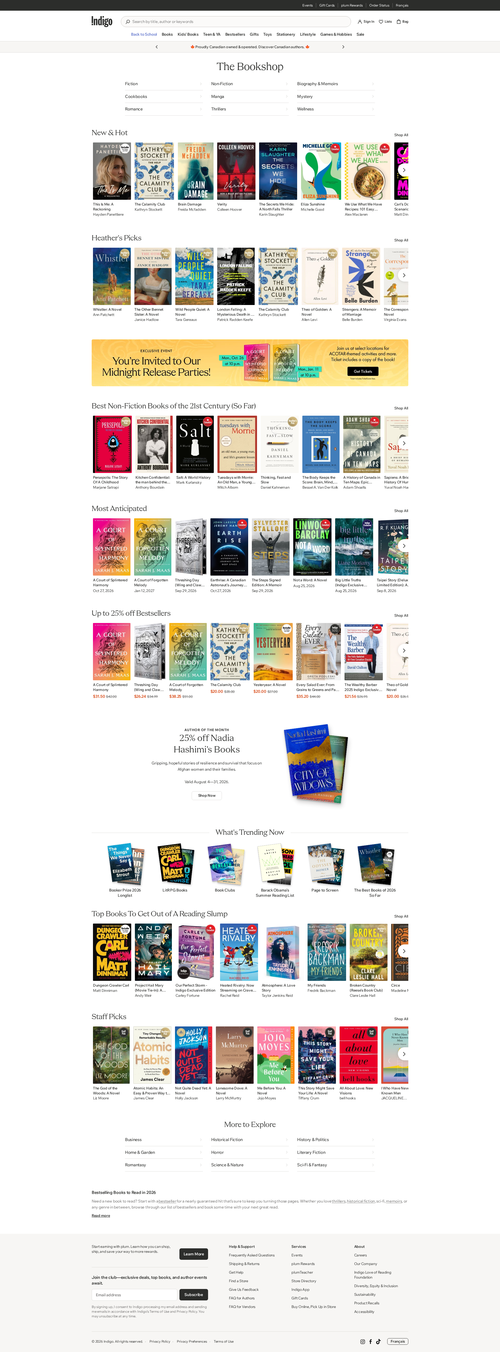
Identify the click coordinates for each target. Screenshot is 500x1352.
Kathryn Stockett (148, 209)
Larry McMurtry (228, 1098)
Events (307, 5)
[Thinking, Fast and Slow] (280, 444)
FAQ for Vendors (242, 1306)
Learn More (194, 1253)
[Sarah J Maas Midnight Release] (250, 362)
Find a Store (238, 1281)
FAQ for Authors (242, 1298)
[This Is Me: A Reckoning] (112, 171)
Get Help (236, 1272)
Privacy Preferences (192, 1341)
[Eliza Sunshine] (321, 171)
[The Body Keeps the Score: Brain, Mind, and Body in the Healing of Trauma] (321, 444)
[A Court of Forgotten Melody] (153, 547)
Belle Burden (352, 319)
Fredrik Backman (321, 990)
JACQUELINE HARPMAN (392, 1098)
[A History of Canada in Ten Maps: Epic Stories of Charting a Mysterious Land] (361, 444)
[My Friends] (327, 952)
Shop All (401, 135)
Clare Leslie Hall (362, 995)
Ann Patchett (103, 315)
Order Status (379, 5)
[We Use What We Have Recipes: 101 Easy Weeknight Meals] (368, 171)
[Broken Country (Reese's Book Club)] (369, 952)
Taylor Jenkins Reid (277, 995)
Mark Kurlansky (189, 482)
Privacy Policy (159, 1341)
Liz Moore (101, 1098)
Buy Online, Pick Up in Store (313, 1306)
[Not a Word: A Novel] (312, 547)
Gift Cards (327, 5)
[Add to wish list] (125, 194)
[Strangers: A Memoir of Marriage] (361, 276)
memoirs (394, 1201)
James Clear (143, 1098)
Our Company (365, 1263)
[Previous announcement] (156, 47)
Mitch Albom (227, 487)
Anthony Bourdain (150, 487)
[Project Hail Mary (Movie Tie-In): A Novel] (153, 952)
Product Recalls (366, 1303)
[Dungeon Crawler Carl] (112, 952)
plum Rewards (352, 5)
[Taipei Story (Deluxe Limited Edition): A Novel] (396, 547)
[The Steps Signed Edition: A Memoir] (271, 547)
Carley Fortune (187, 995)
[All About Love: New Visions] (359, 1055)
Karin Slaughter (271, 214)
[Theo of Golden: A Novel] (320, 276)
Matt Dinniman (105, 990)
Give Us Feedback (244, 1289)
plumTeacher (302, 1272)
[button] (144, 36)
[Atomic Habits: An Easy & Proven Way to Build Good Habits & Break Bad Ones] (152, 1055)
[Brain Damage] (196, 171)
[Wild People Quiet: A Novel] (194, 276)
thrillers (338, 1201)
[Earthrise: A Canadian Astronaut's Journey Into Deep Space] (229, 547)
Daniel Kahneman (275, 487)
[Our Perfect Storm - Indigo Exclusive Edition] (196, 952)
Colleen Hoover (229, 209)
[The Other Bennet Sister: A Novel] (153, 276)
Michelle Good (312, 209)
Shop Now (207, 795)
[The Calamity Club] (154, 171)
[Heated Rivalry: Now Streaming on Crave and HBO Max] (239, 952)
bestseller (167, 1201)
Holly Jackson (186, 1098)
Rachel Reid (229, 995)
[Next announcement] (343, 47)
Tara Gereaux (186, 319)
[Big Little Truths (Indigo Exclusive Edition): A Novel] (354, 547)
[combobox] (239, 21)
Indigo (109, 1341)
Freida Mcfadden (192, 209)
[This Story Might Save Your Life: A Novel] (317, 1055)
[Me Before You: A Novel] (276, 1055)
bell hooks (348, 1098)
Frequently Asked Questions (252, 1255)
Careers (360, 1255)
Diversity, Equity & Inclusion (376, 1286)
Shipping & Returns (244, 1263)
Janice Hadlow (146, 319)
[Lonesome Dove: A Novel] (235, 1055)
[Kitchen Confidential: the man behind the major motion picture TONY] (154, 444)
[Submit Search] (127, 21)
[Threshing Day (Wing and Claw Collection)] (191, 547)
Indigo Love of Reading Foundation (372, 1275)
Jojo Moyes (266, 1098)
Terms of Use (224, 1341)
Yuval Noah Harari (398, 487)
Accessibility (364, 1311)
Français (402, 5)
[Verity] (236, 171)
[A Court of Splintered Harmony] (111, 547)
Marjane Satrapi (106, 487)
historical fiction (361, 1201)
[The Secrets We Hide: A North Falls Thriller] (278, 171)
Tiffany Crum (308, 1098)
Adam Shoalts (354, 487)
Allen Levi (309, 319)
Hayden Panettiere (108, 214)
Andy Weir (143, 995)
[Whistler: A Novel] (112, 276)
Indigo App (300, 1289)
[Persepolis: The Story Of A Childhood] (112, 444)
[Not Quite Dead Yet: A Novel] (193, 1055)
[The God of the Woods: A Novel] (111, 1055)
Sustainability (365, 1294)
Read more (101, 1215)
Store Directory (303, 1281)
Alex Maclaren (356, 214)
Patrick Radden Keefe (235, 319)
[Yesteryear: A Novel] (272, 651)
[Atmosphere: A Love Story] (283, 952)
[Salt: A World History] (195, 444)
